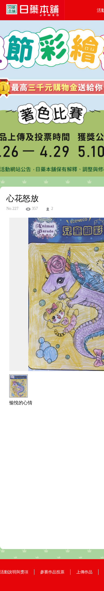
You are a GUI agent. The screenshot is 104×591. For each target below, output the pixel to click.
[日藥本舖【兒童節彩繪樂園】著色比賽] (32, 18)
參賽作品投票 (52, 572)
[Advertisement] (52, 481)
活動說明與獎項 (14, 572)
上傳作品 (84, 572)
